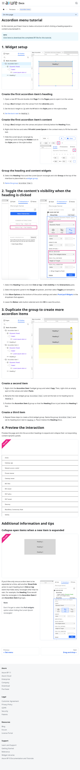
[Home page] (4, 9)
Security (5, 711)
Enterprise (6, 679)
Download (6, 686)
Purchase (5, 689)
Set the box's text (12, 113)
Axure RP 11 (6, 672)
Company (5, 682)
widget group (32, 178)
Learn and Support (9, 745)
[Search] (76, 3)
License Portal (7, 733)
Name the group (11, 183)
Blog (3, 726)
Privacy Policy (7, 704)
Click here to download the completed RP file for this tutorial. (27, 37)
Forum (4, 730)
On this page (8, 14)
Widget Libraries (8, 755)
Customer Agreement (10, 701)
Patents (5, 714)
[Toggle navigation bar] (3, 3)
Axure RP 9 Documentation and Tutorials (18, 758)
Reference (6, 752)
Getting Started (8, 748)
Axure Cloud (6, 676)
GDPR (4, 708)
